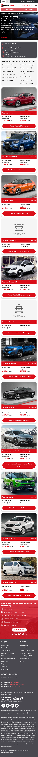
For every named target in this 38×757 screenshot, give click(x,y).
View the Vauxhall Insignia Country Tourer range (19, 465)
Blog (2, 664)
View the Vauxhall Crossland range (19, 251)
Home (9, 13)
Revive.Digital (10, 752)
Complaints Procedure (26, 658)
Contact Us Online (19, 630)
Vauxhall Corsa (6, 71)
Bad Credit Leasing (17, 686)
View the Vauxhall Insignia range (19, 420)
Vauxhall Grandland (7, 80)
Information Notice (25, 648)
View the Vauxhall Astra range (19, 126)
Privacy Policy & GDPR (26, 656)
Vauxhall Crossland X (8, 77)
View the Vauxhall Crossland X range (19, 295)
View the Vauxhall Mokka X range (19, 552)
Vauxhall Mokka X (25, 80)
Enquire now (9, 9)
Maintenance (5, 661)
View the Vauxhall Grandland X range (19, 376)
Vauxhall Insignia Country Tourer (13, 451)
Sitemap (22, 661)
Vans (8, 1)
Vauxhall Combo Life (8, 68)
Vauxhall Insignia (24, 68)
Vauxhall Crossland (7, 74)
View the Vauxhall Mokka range (19, 508)
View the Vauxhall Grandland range (19, 333)
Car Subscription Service (8, 658)
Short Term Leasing (6, 650)
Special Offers (5, 645)
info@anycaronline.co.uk (9, 678)
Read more (4, 38)
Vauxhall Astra (6, 65)
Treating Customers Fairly (27, 650)
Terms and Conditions (26, 653)
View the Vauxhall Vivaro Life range (19, 595)
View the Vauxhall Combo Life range (19, 170)
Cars (3, 1)
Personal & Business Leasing (16, 684)
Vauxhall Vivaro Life (25, 83)
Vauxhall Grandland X (26, 65)
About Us (4, 666)
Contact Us (4, 669)
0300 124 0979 (27, 5)
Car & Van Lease (14, 682)
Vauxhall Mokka (24, 77)
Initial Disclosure (24, 645)
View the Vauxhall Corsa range (19, 213)
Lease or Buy (5, 648)
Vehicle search (29, 9)
